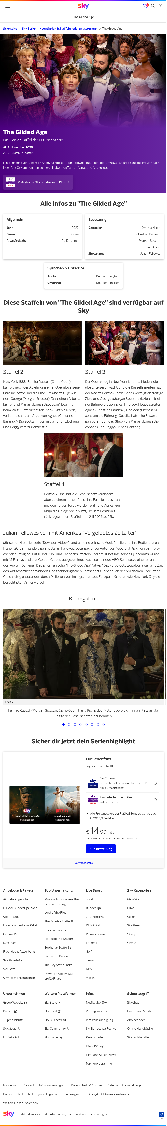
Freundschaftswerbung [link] (19, 951)
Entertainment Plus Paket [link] (20, 925)
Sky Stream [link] (134, 925)
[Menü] (7, 6)
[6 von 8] (92, 724)
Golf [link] (88, 951)
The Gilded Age (112, 28)
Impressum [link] (11, 1085)
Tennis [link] (90, 960)
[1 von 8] (63, 724)
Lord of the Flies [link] (55, 913)
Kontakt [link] (28, 1085)
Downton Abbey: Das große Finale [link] (59, 976)
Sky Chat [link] (133, 1002)
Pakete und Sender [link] (140, 1011)
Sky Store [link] (51, 1002)
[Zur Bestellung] (44, 805)
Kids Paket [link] (10, 943)
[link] (83, 6)
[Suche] (153, 6)
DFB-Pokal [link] (93, 925)
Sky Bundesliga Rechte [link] (101, 1028)
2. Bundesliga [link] (95, 917)
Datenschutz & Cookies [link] (86, 1085)
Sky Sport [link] (51, 1011)
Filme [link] (130, 908)
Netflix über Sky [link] (96, 1002)
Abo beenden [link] (136, 1020)
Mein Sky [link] (133, 899)
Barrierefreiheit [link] (13, 1094)
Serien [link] (131, 917)
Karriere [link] (8, 1011)
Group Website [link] (13, 1002)
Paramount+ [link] (94, 1037)
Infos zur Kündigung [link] (99, 1020)
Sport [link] (89, 899)
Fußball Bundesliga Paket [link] (20, 908)
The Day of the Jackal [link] (59, 965)
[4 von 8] (80, 724)
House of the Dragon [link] (59, 939)
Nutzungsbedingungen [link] (44, 1094)
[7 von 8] (98, 724)
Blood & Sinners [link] (55, 930)
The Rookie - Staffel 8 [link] (59, 921)
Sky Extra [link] (9, 969)
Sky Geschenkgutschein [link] (19, 978)
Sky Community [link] (55, 1028)
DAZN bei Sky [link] (94, 1046)
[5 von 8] (86, 724)
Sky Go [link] (131, 943)
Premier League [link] (96, 934)
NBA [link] (89, 969)
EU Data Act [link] (11, 1037)
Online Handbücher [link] (140, 1028)
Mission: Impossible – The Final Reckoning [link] (62, 901)
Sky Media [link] (9, 1028)
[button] (122, 783)
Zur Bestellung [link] (101, 849)
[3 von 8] (75, 724)
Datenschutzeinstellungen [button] (125, 1085)
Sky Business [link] (53, 1020)
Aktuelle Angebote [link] (15, 899)
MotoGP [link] (91, 978)
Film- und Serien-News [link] (101, 1055)
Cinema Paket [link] (12, 934)
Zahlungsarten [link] (74, 1094)
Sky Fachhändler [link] (138, 1037)
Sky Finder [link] (51, 1037)
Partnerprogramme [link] (99, 1063)
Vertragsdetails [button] (84, 862)
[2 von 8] (69, 724)
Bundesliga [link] (93, 908)
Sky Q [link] (131, 934)
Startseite (10, 28)
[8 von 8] (103, 724)
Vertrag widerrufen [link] (98, 1011)
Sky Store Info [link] (12, 960)
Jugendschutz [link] (13, 1020)
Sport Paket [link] (11, 917)
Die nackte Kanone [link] (57, 956)
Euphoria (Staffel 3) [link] (58, 947)
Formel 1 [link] (91, 943)
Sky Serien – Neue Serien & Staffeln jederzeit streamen (60, 28)
